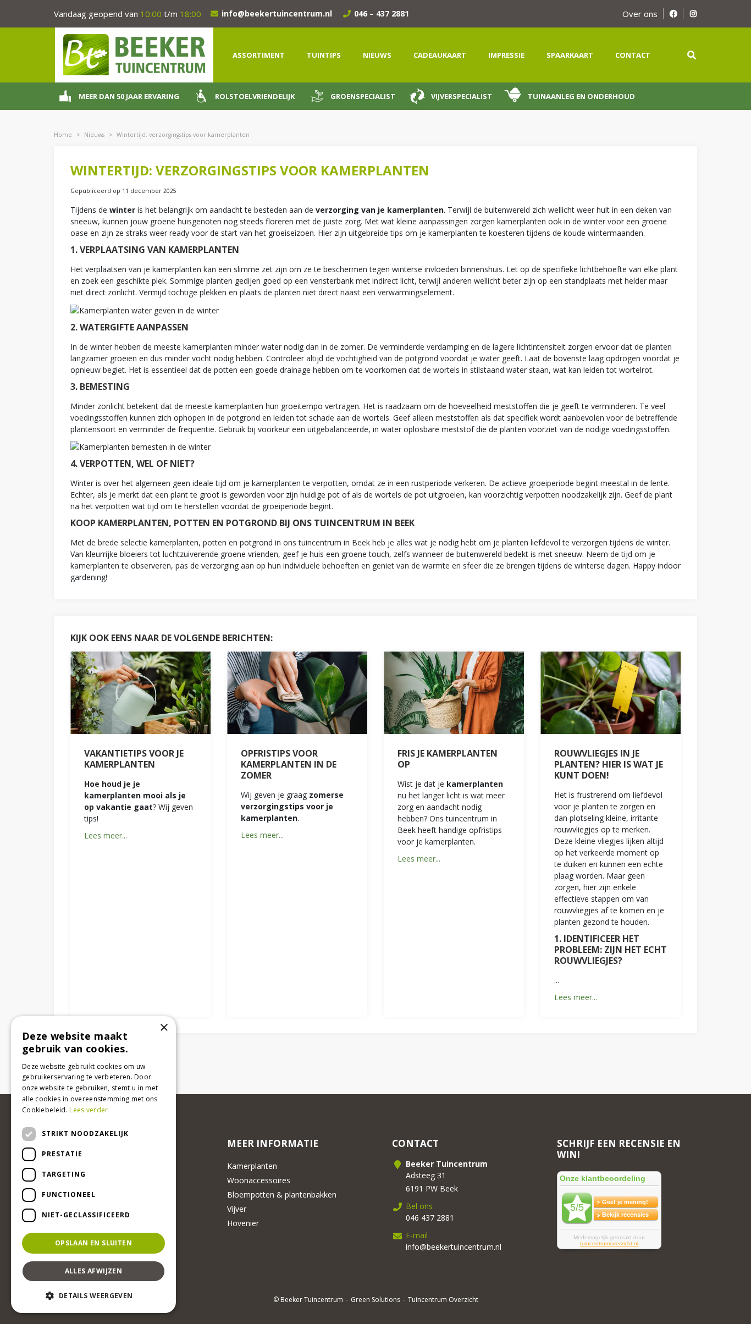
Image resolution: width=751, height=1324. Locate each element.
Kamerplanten (252, 1166)
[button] (93, 1295)
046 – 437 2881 (381, 13)
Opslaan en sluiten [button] (93, 1243)
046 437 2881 (430, 1217)
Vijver (236, 1209)
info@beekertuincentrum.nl (277, 13)
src (691, 54)
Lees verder (88, 1110)
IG (693, 13)
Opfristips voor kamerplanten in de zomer (288, 764)
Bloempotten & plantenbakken (281, 1194)
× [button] (163, 1028)
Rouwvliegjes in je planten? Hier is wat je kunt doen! (608, 764)
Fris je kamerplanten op (447, 758)
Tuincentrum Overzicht (443, 1299)
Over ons (640, 13)
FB (673, 13)
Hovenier (243, 1223)
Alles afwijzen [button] (94, 1271)
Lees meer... (105, 835)
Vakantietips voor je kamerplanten (134, 758)
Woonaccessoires (258, 1180)
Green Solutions (375, 1299)
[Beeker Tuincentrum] (133, 54)
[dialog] (93, 1164)
